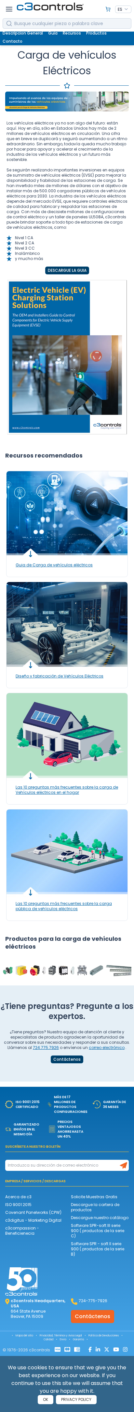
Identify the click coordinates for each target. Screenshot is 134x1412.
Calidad (48, 1339)
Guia (53, 33)
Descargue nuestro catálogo (99, 1217)
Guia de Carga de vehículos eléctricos (54, 565)
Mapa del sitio (24, 1335)
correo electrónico (107, 1047)
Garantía (78, 1339)
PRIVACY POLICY (76, 1399)
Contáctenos (67, 1059)
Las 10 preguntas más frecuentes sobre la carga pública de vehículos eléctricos (64, 906)
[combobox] (123, 9)
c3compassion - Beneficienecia (22, 1230)
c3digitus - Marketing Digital (33, 1220)
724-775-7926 (93, 1300)
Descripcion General (23, 33)
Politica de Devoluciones (103, 1335)
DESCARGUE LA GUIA (67, 270)
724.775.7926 (46, 1047)
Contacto (12, 41)
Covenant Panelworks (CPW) (33, 1212)
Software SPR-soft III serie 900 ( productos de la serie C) (97, 1231)
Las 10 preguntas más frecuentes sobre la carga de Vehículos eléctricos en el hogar (67, 789)
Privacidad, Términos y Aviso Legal (61, 1335)
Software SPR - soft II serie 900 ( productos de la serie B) (97, 1249)
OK (45, 1399)
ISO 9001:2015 (18, 1204)
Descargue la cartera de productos (95, 1207)
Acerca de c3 (18, 1197)
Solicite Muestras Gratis (94, 1197)
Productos (96, 33)
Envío (63, 1339)
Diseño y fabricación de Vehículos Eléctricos (59, 676)
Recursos (72, 33)
